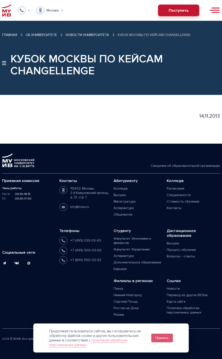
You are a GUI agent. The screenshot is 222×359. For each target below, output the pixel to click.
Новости (173, 288)
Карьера (120, 269)
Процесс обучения (181, 250)
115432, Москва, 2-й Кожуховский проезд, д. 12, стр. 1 (89, 192)
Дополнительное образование (137, 262)
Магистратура (124, 201)
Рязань (119, 314)
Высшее (120, 195)
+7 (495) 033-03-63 (85, 240)
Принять (161, 338)
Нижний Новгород (128, 295)
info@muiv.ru (79, 207)
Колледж (121, 188)
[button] (24, 10)
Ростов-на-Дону (126, 308)
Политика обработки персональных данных (184, 310)
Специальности (179, 195)
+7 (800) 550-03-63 (85, 260)
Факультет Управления (132, 249)
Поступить (179, 10)
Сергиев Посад (126, 301)
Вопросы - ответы (181, 256)
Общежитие (123, 214)
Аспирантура (124, 208)
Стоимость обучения (183, 201)
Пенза (118, 288)
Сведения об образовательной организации (185, 166)
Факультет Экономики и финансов (132, 240)
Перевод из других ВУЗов (187, 295)
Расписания (175, 188)
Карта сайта (176, 301)
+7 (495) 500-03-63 (85, 250)
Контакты (174, 208)
